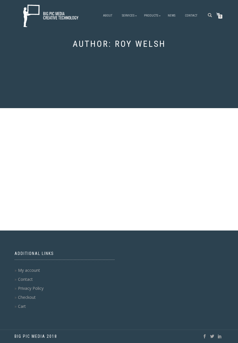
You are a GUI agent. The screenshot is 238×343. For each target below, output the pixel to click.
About (107, 15)
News (171, 15)
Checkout (27, 297)
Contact (191, 15)
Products (151, 15)
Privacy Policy (31, 288)
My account (29, 270)
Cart (22, 306)
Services (128, 15)
